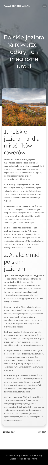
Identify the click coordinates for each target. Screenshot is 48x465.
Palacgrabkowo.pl (17, 6)
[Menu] (44, 6)
